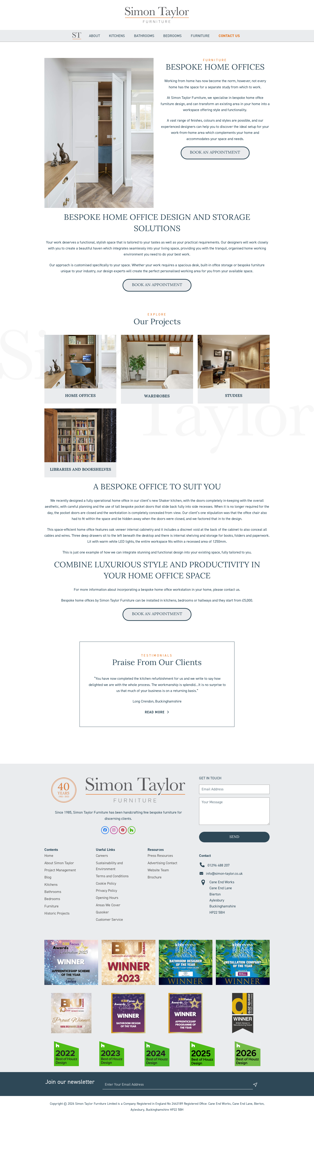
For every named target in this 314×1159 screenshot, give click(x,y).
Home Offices (80, 396)
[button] (48, 133)
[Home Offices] (80, 362)
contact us (231, 589)
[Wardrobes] (157, 362)
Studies (233, 396)
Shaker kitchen (170, 500)
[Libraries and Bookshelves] (80, 435)
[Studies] (234, 362)
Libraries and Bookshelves (80, 470)
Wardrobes (157, 396)
